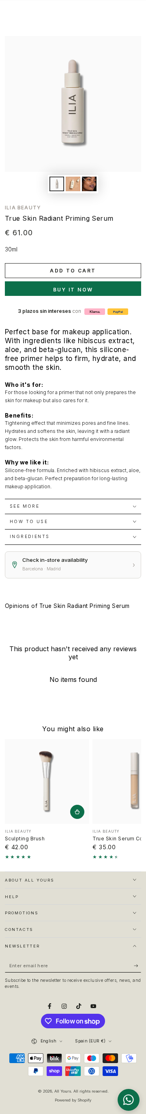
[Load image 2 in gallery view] (73, 184)
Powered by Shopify (73, 1100)
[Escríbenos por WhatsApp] (129, 1100)
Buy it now (73, 290)
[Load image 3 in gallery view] (89, 184)
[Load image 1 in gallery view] (56, 184)
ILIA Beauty (23, 208)
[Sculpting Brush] (47, 781)
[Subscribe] (137, 966)
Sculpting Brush (25, 839)
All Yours (62, 1091)
